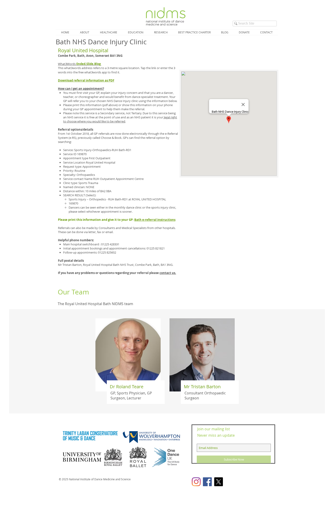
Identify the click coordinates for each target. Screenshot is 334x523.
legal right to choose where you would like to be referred (120, 119)
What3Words (79, 64)
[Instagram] (196, 481)
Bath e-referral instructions (154, 220)
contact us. (168, 273)
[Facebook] (207, 481)
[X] (218, 481)
